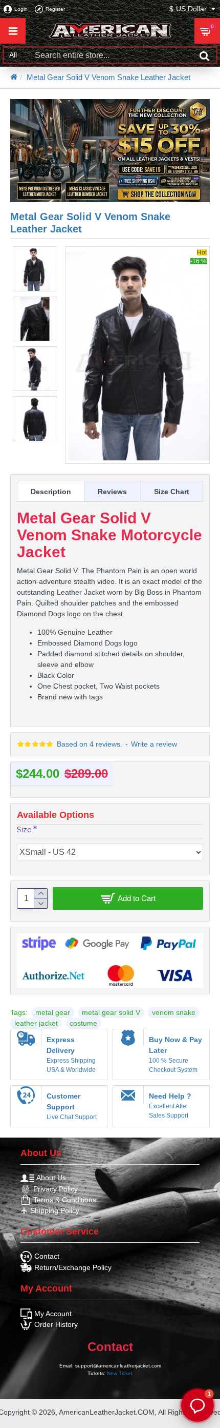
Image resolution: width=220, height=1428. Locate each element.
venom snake (173, 1012)
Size (24, 829)
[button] (197, 1405)
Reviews (112, 491)
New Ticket (120, 1373)
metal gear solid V (111, 1012)
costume (83, 1023)
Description (51, 491)
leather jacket (36, 1023)
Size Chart (171, 491)
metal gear (52, 1012)
